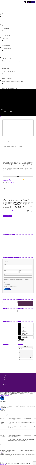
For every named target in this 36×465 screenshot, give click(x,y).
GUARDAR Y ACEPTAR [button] (3, 464)
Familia (25, 200)
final (27, 200)
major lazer (9, 203)
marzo (13, 203)
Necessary (2, 409)
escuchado (16, 200)
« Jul (19, 360)
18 (21, 355)
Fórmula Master (8, 331)
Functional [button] (1, 443)
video (16, 207)
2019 (3, 199)
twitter (10, 207)
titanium (6, 207)
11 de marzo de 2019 (10, 182)
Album (2, 109)
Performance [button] (2, 448)
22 (30, 355)
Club (20, 314)
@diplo (10, 179)
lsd (3, 203)
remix (14, 206)
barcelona (13, 199)
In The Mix (7, 327)
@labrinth (4, 179)
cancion (17, 199)
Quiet (9, 206)
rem (11, 206)
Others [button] (1, 461)
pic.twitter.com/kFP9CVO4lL (7, 180)
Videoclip (19, 207)
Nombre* (5, 270)
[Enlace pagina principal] (3, 1)
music (26, 203)
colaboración (26, 199)
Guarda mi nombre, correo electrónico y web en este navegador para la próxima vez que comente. (17, 279)
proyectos (4, 206)
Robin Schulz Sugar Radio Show (24, 316)
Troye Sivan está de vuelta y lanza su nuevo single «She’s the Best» (11, 359)
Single (22, 206)
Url (4, 274)
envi (13, 200)
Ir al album (1, 19)
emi (10, 200)
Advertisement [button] (2, 456)
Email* (20, 270)
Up (12, 207)
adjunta (6, 199)
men (16, 203)
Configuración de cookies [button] (3, 395)
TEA (3, 207)
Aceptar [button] (8, 395)
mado (6, 203)
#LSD (16, 179)
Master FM (7, 196)
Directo (4, 200)
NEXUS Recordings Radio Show (9, 323)
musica (29, 203)
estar (20, 200)
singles (25, 206)
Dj (6, 200)
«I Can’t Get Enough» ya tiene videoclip (21, 222)
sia (19, 206)
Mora (23, 203)
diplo (29, 199)
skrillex (28, 206)
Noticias (4, 247)
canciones (21, 199)
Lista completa (21, 340)
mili (18, 203)
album (10, 199)
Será (17, 206)
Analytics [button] (1, 452)
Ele (8, 200)
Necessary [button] (1, 408)
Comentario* (5, 264)
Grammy (31, 200)
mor (20, 203)
